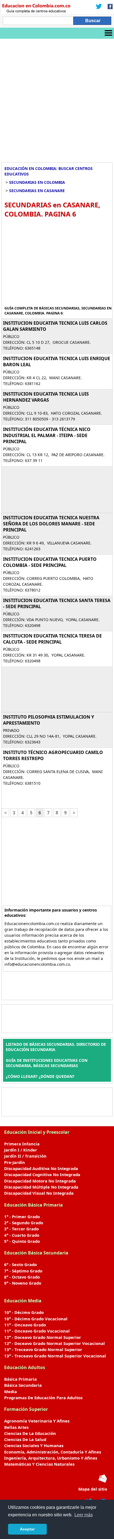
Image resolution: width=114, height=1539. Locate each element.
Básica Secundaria (23, 1385)
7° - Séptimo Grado (23, 1271)
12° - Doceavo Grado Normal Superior (42, 1337)
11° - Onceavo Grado (25, 1325)
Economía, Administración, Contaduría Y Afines (52, 1452)
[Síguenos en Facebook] (108, 7)
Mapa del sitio (92, 1489)
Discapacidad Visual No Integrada (39, 1193)
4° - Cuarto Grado (21, 1235)
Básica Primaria (20, 1379)
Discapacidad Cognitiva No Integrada (42, 1174)
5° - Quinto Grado (22, 1241)
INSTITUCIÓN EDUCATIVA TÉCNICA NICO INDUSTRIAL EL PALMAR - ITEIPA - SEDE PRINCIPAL (46, 435)
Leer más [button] (83, 1514)
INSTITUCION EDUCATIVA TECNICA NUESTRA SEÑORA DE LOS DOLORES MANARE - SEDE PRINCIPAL (51, 524)
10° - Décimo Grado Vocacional (36, 1318)
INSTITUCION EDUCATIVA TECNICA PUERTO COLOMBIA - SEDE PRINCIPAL (50, 562)
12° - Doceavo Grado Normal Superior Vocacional (54, 1343)
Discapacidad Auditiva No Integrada (41, 1168)
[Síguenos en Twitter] (99, 7)
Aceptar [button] (27, 1529)
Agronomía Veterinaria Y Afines (36, 1421)
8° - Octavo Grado (22, 1277)
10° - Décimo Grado (24, 1312)
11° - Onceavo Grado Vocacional (37, 1331)
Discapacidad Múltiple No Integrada (41, 1187)
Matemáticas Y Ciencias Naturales (39, 1464)
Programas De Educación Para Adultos (43, 1397)
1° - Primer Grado (22, 1216)
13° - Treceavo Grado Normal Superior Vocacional (55, 1356)
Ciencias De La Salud (25, 1439)
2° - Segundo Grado (23, 1222)
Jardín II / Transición (25, 1156)
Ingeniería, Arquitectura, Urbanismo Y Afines (50, 1458)
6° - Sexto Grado (20, 1264)
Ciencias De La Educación (30, 1433)
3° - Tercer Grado (21, 1228)
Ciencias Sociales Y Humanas (33, 1445)
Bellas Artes (16, 1427)
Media (10, 1391)
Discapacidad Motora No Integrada (40, 1181)
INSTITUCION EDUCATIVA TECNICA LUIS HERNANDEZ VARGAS (46, 397)
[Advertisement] (57, 99)
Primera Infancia (22, 1143)
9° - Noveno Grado (22, 1283)
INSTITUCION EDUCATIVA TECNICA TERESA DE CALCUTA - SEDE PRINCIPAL (52, 639)
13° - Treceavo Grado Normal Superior (43, 1349)
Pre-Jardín (14, 1162)
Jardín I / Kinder (20, 1150)
